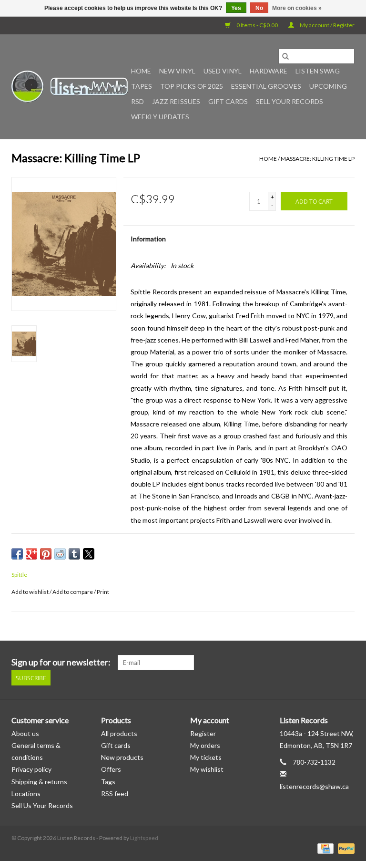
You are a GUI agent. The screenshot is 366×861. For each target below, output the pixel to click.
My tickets (206, 757)
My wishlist (207, 769)
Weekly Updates (160, 117)
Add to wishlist (30, 591)
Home (141, 71)
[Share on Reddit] (60, 554)
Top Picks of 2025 (191, 86)
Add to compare (73, 591)
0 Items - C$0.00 (257, 25)
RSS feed (114, 793)
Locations (26, 793)
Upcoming (328, 86)
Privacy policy (31, 769)
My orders (205, 745)
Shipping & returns (39, 782)
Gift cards (228, 101)
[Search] (285, 56)
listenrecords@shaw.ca (314, 786)
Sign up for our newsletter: (61, 662)
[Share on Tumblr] (74, 554)
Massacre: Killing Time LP (318, 158)
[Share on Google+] (31, 554)
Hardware (268, 71)
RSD (137, 101)
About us (25, 733)
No (259, 8)
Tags (108, 782)
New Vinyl (177, 71)
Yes (236, 8)
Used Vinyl (222, 71)
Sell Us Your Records (42, 805)
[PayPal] (345, 847)
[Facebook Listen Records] (313, 662)
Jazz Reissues (176, 101)
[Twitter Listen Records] (330, 662)
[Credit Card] (324, 847)
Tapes (141, 86)
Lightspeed (144, 837)
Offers (111, 769)
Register (203, 733)
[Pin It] (45, 554)
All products (119, 733)
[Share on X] (88, 554)
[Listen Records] (69, 87)
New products (122, 757)
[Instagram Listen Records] (347, 662)
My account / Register (327, 25)
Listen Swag (317, 71)
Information (148, 239)
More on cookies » (297, 8)
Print (103, 591)
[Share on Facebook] (17, 554)
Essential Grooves (266, 86)
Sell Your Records (289, 101)
